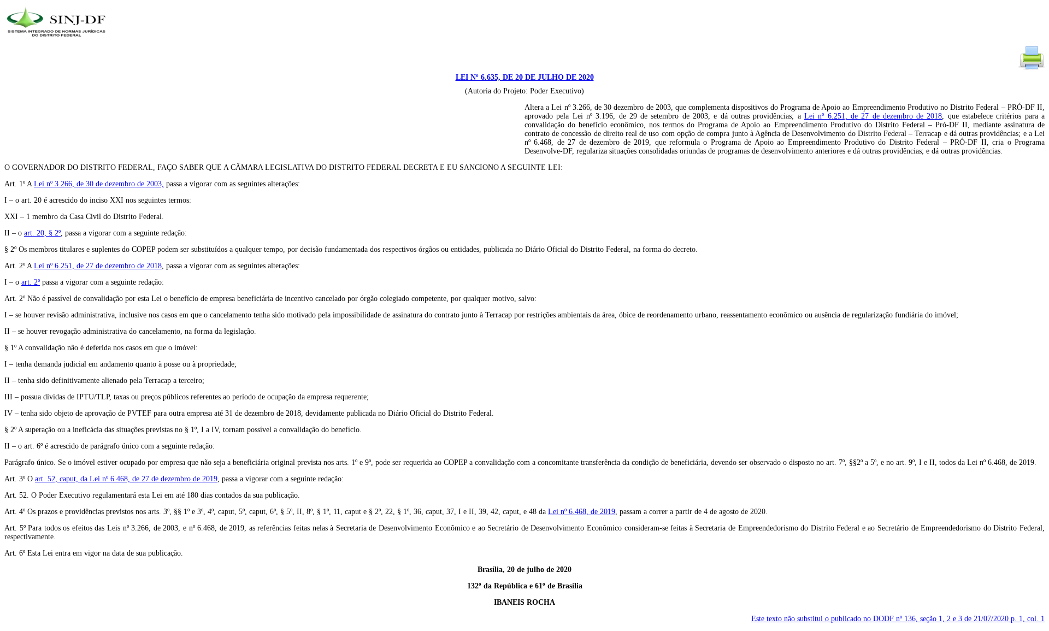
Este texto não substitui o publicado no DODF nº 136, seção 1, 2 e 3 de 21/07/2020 (898, 619)
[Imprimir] (1031, 68)
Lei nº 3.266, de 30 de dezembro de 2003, (99, 184)
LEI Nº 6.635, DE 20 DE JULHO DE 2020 (525, 77)
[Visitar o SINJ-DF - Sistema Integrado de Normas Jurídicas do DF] (57, 40)
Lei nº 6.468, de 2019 (581, 512)
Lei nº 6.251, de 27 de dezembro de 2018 (873, 116)
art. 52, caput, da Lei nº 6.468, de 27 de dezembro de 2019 (126, 479)
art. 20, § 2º (42, 233)
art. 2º (30, 282)
